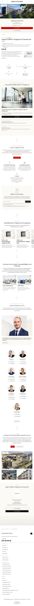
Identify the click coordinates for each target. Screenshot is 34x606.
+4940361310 (4, 538)
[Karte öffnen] (28, 54)
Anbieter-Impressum (17, 502)
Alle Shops (3, 34)
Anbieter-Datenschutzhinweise (17, 503)
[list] (17, 239)
